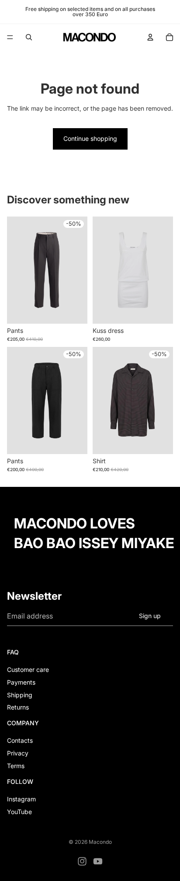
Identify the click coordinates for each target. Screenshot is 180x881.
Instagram (21, 799)
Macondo (100, 842)
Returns (18, 707)
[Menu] (10, 37)
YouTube (19, 811)
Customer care (28, 669)
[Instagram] (82, 861)
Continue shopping (90, 138)
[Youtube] (98, 861)
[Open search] (28, 37)
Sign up (150, 615)
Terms (15, 765)
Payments (21, 682)
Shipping (19, 695)
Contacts (20, 740)
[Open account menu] (150, 37)
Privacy (17, 753)
